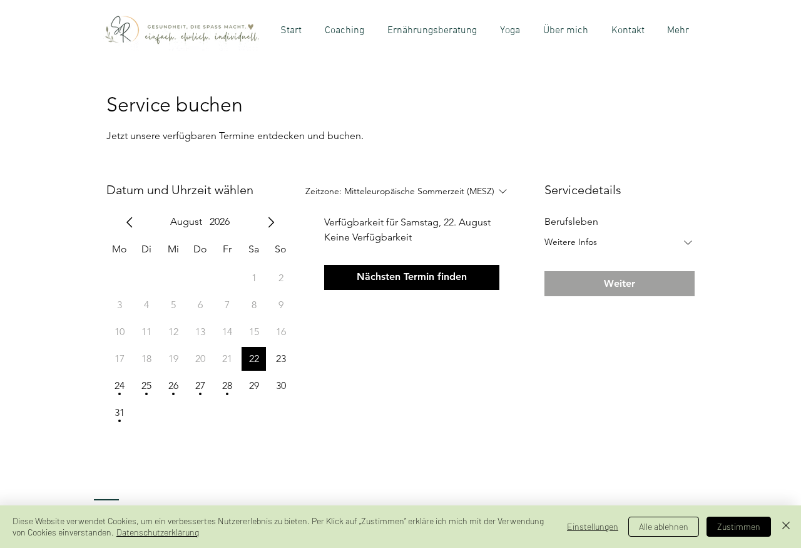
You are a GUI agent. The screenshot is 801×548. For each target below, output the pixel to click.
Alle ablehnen (663, 526)
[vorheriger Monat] (129, 222)
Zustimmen (738, 526)
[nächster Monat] (270, 222)
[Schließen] (785, 526)
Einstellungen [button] (592, 526)
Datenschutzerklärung (157, 532)
